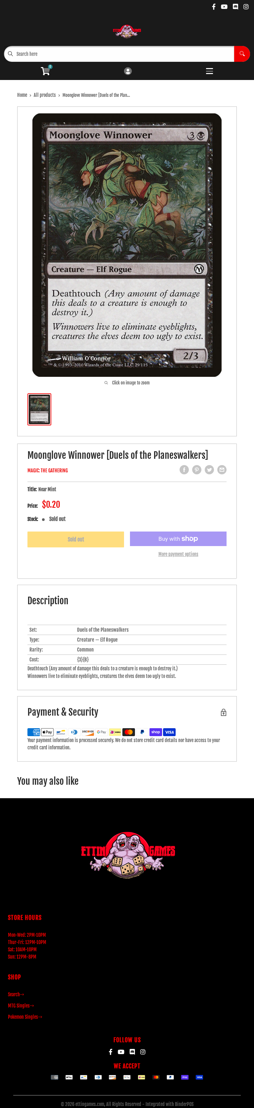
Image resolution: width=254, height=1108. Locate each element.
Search (14, 994)
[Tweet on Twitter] (209, 469)
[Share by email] (222, 469)
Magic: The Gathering (47, 470)
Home (22, 95)
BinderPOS (184, 1104)
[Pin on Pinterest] (196, 469)
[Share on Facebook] (184, 469)
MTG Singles (19, 1006)
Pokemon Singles (23, 1017)
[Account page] (128, 71)
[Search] (242, 54)
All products (45, 95)
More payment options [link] (178, 554)
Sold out (76, 539)
